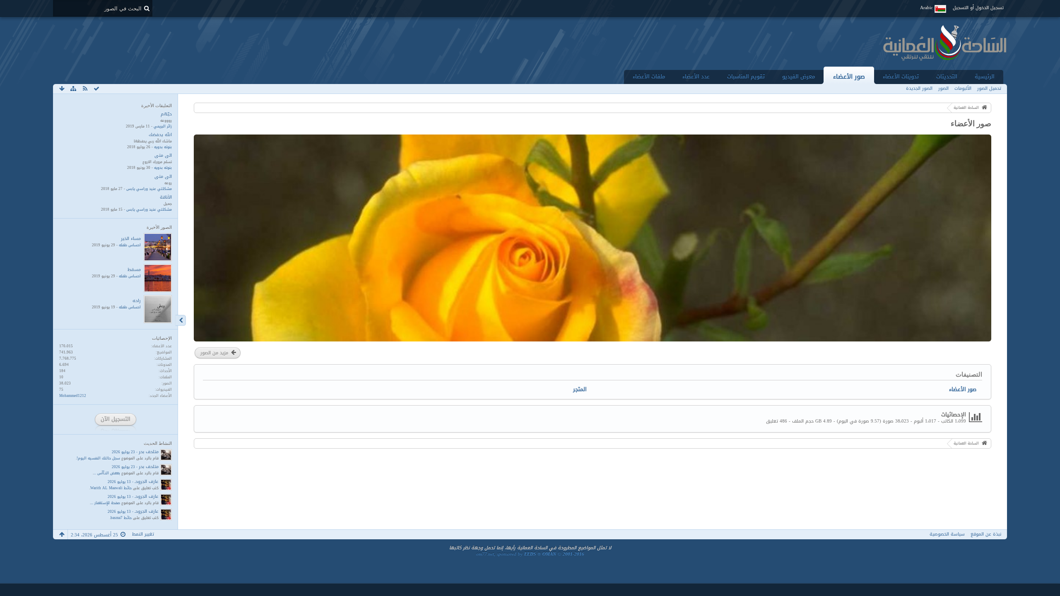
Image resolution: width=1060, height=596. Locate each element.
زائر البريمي (163, 126)
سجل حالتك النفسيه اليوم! (98, 458)
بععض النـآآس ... (107, 473)
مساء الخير (131, 238)
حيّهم (166, 114)
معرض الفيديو (798, 76)
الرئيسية (985, 76)
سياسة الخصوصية (947, 534)
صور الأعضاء (849, 76)
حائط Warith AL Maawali (111, 488)
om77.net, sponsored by (530, 554)
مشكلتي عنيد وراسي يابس (149, 188)
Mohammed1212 (72, 395)
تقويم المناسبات (746, 76)
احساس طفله (130, 245)
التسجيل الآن (115, 419)
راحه (136, 300)
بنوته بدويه (163, 147)
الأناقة (166, 197)
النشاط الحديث (158, 443)
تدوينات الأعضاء (901, 76)
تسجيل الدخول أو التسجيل (978, 7)
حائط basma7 (121, 518)
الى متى (163, 155)
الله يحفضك (160, 134)
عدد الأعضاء (696, 76)
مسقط (134, 269)
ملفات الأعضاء (649, 76)
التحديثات (946, 76)
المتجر (580, 389)
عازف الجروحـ (147, 481)
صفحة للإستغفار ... (105, 503)
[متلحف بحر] (166, 455)
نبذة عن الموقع (986, 534)
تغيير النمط (143, 534)
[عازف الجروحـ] (166, 484)
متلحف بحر (149, 451)
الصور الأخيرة (159, 227)
